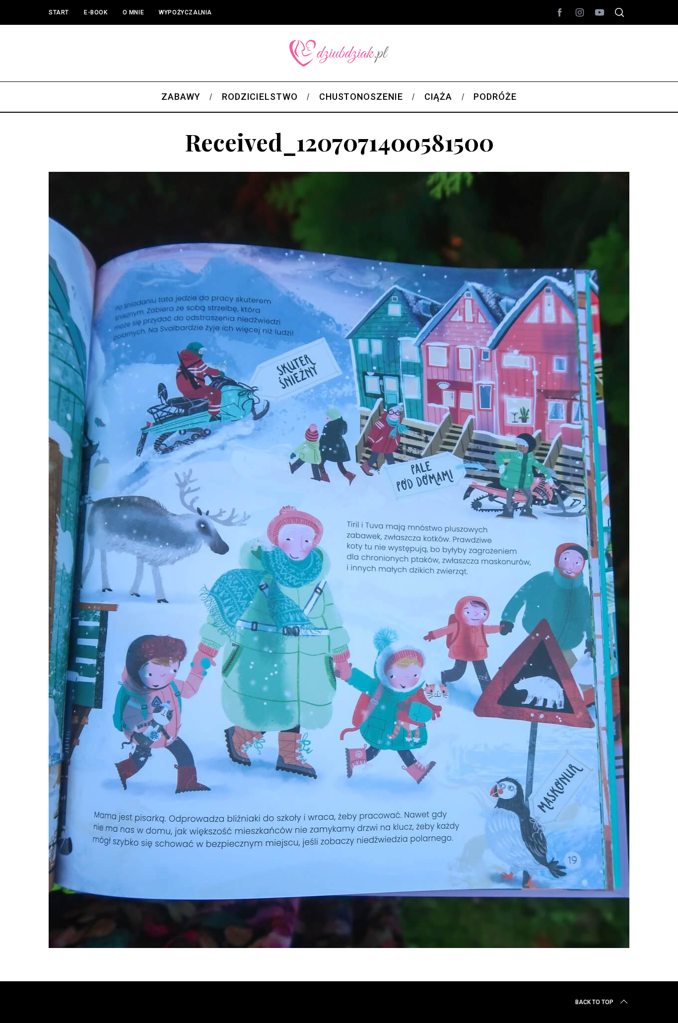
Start (59, 12)
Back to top (594, 1002)
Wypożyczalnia (185, 12)
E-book (96, 12)
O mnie (133, 12)
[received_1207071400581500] (339, 944)
